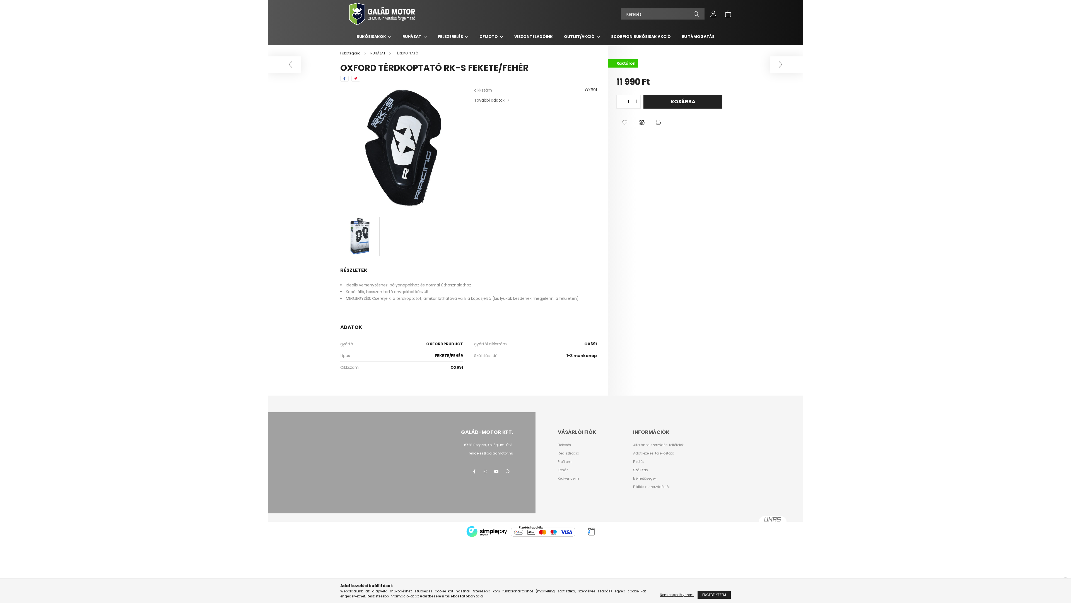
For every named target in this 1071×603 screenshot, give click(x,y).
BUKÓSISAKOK (371, 36)
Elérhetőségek (644, 478)
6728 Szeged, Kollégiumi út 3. (488, 444)
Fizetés (638, 462)
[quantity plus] (636, 101)
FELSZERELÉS (451, 36)
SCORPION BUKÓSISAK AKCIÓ (641, 36)
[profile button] (713, 14)
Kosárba (683, 101)
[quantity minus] (621, 101)
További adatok (489, 100)
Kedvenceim (568, 478)
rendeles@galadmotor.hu (491, 453)
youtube (496, 471)
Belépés (564, 445)
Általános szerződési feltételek (658, 445)
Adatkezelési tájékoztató (653, 453)
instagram (485, 471)
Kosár (563, 470)
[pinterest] (355, 79)
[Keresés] (696, 14)
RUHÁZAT (412, 36)
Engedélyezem (714, 594)
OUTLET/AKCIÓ (579, 36)
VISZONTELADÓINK (533, 36)
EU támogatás (698, 36)
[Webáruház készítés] (773, 521)
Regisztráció (568, 453)
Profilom (564, 462)
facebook (474, 471)
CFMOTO (489, 36)
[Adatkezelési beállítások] (507, 471)
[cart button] (728, 14)
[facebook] (344, 79)
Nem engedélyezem (677, 594)
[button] (624, 122)
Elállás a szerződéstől (651, 487)
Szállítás (640, 470)
